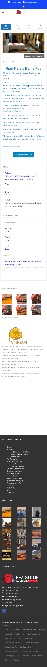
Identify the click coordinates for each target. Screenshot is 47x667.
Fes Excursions (12, 459)
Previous (4, 43)
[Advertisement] (23, 408)
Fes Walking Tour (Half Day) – (17, 454)
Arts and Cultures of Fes (15, 469)
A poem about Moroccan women (13, 377)
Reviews (40, 28)
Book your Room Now (23, 155)
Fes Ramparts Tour (13, 457)
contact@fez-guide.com (32, 2)
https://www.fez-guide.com (14, 606)
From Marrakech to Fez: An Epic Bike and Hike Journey (21, 346)
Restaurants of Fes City (15, 481)
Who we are (11, 449)
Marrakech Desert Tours (19, 466)
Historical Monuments (14, 471)
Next (42, 43)
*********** (8, 187)
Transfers (10, 485)
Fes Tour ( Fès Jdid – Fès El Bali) (18, 452)
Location (17, 28)
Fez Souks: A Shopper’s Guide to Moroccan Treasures (21, 373)
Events (29, 28)
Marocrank (6, 625)
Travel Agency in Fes (14, 483)
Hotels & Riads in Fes (14, 478)
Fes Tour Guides (12, 476)
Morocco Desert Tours (14, 461)
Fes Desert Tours (17, 464)
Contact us (10, 493)
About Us (6, 28)
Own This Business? (35, 56)
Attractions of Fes (13, 473)
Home (9, 447)
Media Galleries (12, 488)
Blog (8, 490)
